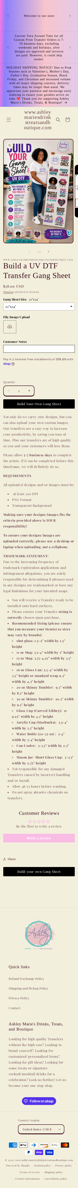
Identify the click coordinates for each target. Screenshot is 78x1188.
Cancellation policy (55, 1178)
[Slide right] (48, 251)
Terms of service (30, 1172)
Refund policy (42, 1165)
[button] (8, 119)
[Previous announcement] (8, 15)
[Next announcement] (70, 15)
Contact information (27, 1178)
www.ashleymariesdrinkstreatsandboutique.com (44, 1160)
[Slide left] (29, 251)
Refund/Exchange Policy (26, 979)
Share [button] (12, 859)
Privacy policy (63, 1165)
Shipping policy (53, 1172)
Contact (14, 1008)
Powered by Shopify (18, 1165)
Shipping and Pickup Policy (29, 988)
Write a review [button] (39, 838)
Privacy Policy (19, 998)
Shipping (8, 291)
